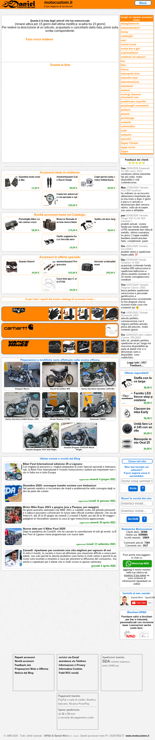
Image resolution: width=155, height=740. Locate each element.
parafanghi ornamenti (135, 105)
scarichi (126, 122)
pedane (125, 109)
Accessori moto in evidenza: (60, 172)
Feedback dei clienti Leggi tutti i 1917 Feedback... (136, 262)
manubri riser (129, 77)
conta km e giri (130, 48)
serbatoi (126, 134)
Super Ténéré (129, 143)
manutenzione (130, 81)
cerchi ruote (128, 44)
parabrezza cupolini (133, 101)
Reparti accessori (25, 657)
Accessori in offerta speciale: (60, 257)
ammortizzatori (130, 27)
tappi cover (128, 147)
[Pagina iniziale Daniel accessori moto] (18, 6)
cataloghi (127, 36)
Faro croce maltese (39, 39)
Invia (133, 488)
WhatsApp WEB (140, 563)
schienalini (128, 126)
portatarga (127, 118)
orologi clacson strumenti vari (131, 96)
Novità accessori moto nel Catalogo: (60, 214)
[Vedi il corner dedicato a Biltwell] (60, 314)
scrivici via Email (69, 657)
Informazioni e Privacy (72, 665)
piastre (125, 114)
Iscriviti (133, 518)
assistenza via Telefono (72, 661)
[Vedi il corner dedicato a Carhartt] (60, 330)
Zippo (124, 151)
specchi (126, 139)
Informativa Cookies (70, 668)
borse (124, 31)
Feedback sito (23, 665)
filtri (123, 65)
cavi (123, 40)
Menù (143, 3)
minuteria (127, 86)
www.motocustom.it (137, 735)
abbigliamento (130, 23)
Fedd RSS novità (68, 672)
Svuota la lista (60, 64)
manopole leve (130, 73)
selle (124, 130)
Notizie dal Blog (24, 672)
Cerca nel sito (137, 461)
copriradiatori (129, 52)
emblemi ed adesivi (133, 56)
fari (123, 61)
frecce (125, 69)
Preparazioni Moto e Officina (31, 668)
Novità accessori (24, 661)
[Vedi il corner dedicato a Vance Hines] (60, 347)
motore (125, 90)
